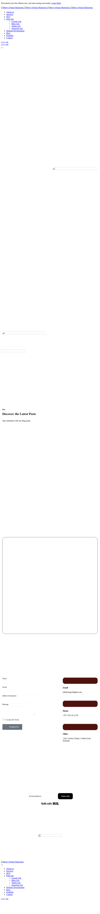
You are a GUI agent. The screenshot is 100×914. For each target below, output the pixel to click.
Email (4, 687)
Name (4, 679)
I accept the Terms (12, 720)
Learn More (56, 3)
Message (5, 704)
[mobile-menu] (2, 47)
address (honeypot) (9, 696)
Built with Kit (50, 803)
